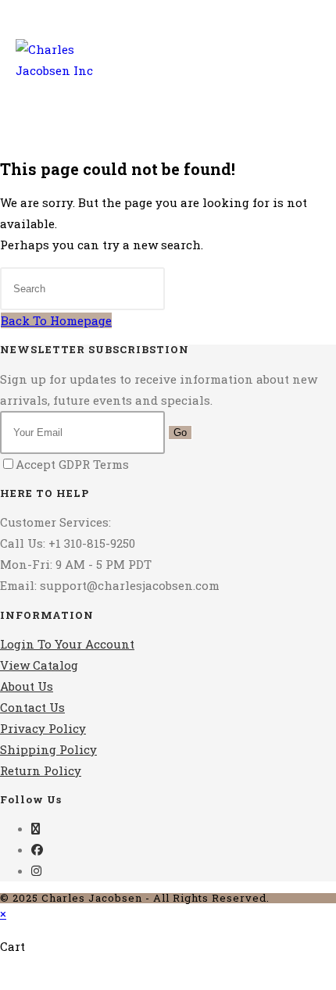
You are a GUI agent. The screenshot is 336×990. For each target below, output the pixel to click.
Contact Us (32, 707)
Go (180, 432)
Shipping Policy (48, 749)
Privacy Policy (43, 728)
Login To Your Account (67, 644)
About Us (26, 686)
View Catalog (39, 665)
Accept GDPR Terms (72, 464)
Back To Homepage (56, 320)
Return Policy (40, 770)
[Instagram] (36, 870)
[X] (35, 828)
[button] (283, 88)
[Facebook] (37, 849)
